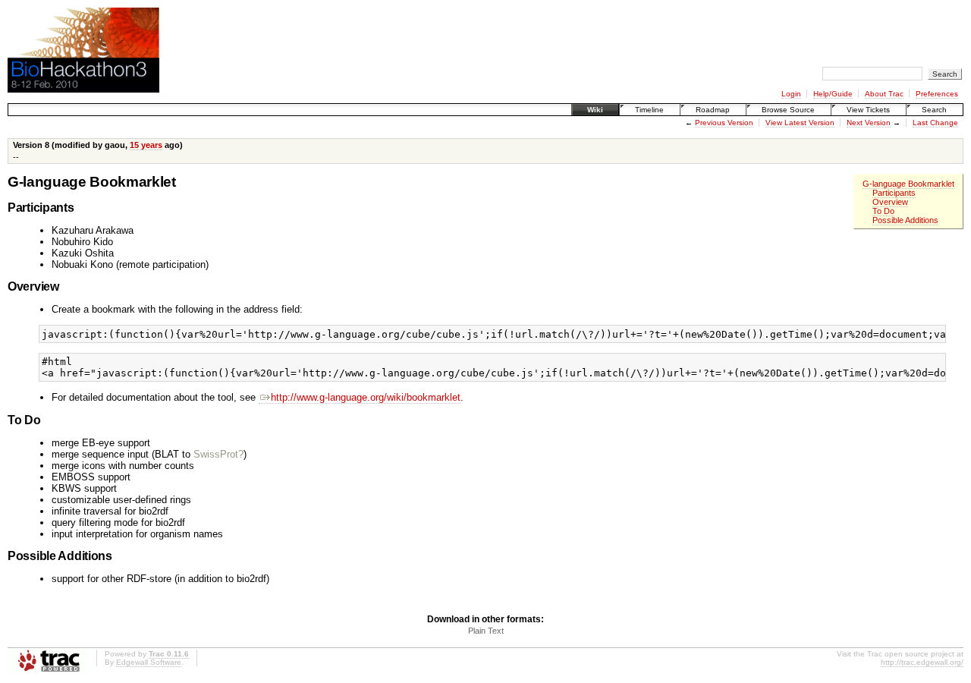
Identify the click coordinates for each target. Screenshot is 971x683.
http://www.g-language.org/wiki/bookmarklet (365, 397)
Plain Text (486, 630)
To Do (883, 211)
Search (934, 109)
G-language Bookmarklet (908, 183)
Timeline (649, 109)
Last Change (935, 122)
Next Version (869, 122)
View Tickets (868, 109)
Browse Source (788, 109)
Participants (894, 192)
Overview (890, 201)
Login (791, 94)
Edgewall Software (148, 662)
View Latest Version (799, 122)
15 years (146, 145)
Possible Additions (905, 220)
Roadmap (713, 109)
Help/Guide (833, 94)
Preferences (937, 94)
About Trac (884, 94)
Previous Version (724, 122)
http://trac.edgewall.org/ (922, 662)
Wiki (595, 109)
